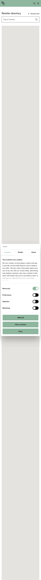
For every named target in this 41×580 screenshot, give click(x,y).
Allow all (20, 317)
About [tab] (33, 252)
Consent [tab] (7, 252)
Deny (20, 331)
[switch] (36, 295)
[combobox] (20, 19)
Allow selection (20, 324)
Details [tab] (20, 252)
